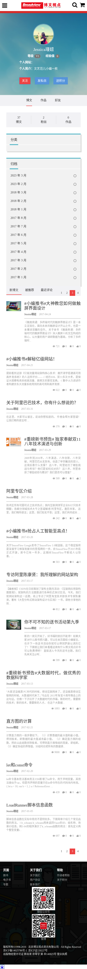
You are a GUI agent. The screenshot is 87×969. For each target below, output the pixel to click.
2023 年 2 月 (18, 184)
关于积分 (62, 879)
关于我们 (35, 875)
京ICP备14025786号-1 (15, 950)
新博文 (14, 290)
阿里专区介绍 (19, 491)
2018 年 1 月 (18, 209)
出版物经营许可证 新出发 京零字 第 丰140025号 (29, 954)
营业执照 (62, 954)
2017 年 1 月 (18, 277)
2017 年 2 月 (18, 268)
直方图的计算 (19, 721)
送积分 (60, 80)
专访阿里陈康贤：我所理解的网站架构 (42, 574)
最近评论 (47, 290)
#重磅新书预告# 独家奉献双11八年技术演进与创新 (52, 441)
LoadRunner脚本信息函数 (29, 805)
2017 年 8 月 (18, 218)
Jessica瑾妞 (30, 314)
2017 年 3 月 (18, 260)
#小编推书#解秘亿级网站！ (31, 359)
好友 (58, 100)
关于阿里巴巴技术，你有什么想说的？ (42, 402)
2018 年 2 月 (18, 201)
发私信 (42, 80)
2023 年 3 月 (18, 175)
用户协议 (35, 879)
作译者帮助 (63, 875)
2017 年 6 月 (18, 234)
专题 (5, 884)
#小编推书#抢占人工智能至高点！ (38, 531)
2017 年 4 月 (18, 251)
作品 (43, 100)
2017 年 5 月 (18, 243)
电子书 (7, 879)
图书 (5, 875)
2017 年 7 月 (18, 226)
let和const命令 (19, 765)
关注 (25, 80)
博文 (29, 100)
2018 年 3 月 (18, 192)
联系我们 (35, 884)
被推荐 (29, 290)
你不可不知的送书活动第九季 (51, 622)
